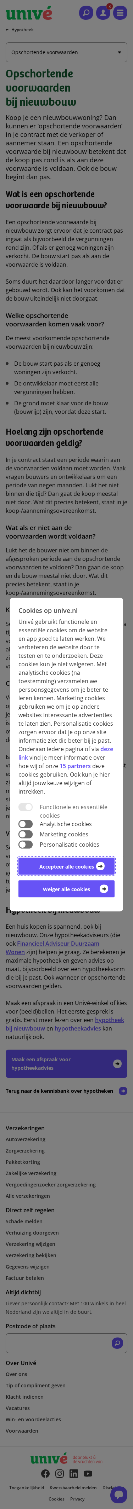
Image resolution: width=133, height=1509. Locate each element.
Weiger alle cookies (66, 889)
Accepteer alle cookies (66, 866)
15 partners (75, 766)
